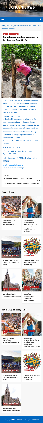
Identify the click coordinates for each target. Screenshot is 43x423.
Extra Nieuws (21, 7)
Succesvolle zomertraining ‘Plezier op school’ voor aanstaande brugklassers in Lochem (30, 225)
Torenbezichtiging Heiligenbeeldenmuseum (12, 295)
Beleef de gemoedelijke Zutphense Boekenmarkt (29, 297)
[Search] (40, 19)
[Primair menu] (4, 19)
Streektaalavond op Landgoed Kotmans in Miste (11, 262)
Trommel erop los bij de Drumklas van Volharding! (31, 262)
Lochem (11, 213)
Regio (5, 215)
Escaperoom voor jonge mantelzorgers (17, 176)
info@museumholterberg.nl (13, 165)
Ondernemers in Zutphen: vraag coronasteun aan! (22, 182)
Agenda (6, 34)
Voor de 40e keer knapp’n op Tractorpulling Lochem (9, 223)
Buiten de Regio (13, 34)
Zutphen (26, 289)
